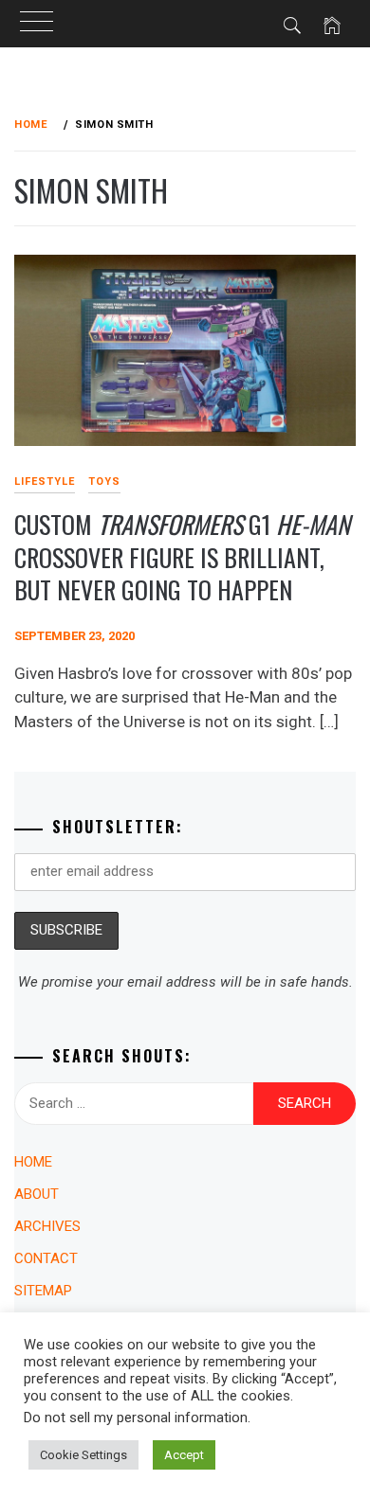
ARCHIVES (47, 1226)
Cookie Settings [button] (83, 1455)
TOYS (104, 481)
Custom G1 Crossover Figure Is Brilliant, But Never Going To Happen (182, 557)
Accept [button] (184, 1455)
